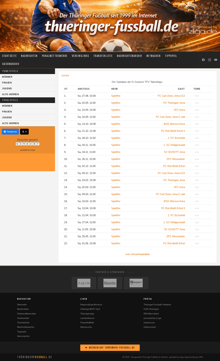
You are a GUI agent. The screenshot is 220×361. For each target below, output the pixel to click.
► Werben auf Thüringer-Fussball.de (110, 347)
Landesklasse (87, 318)
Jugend (7, 88)
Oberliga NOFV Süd (90, 309)
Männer (7, 77)
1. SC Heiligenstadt (174, 144)
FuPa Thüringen (151, 309)
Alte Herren (10, 94)
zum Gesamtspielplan (137, 254)
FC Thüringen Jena (174, 102)
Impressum (149, 322)
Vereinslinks (80, 56)
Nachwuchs (86, 327)
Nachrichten (29, 56)
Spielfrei (115, 95)
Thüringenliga (87, 313)
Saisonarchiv (10, 64)
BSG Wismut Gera (174, 123)
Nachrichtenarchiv (129, 56)
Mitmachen (153, 56)
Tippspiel (171, 56)
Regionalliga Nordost (91, 304)
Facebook (12, 131)
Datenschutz (150, 327)
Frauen (7, 82)
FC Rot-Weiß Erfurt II (173, 130)
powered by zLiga (27, 150)
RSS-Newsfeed (151, 313)
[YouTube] (216, 60)
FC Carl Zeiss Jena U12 (171, 95)
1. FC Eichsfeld (176, 137)
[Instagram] (209, 60)
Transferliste (103, 56)
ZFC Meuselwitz (176, 159)
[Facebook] (203, 60)
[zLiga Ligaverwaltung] (84, 283)
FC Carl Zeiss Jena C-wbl (170, 116)
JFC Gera (179, 109)
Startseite (9, 56)
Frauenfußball (87, 322)
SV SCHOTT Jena (174, 152)
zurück (65, 75)
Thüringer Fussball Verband (157, 304)
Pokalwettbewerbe (55, 56)
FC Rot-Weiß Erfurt (174, 166)
